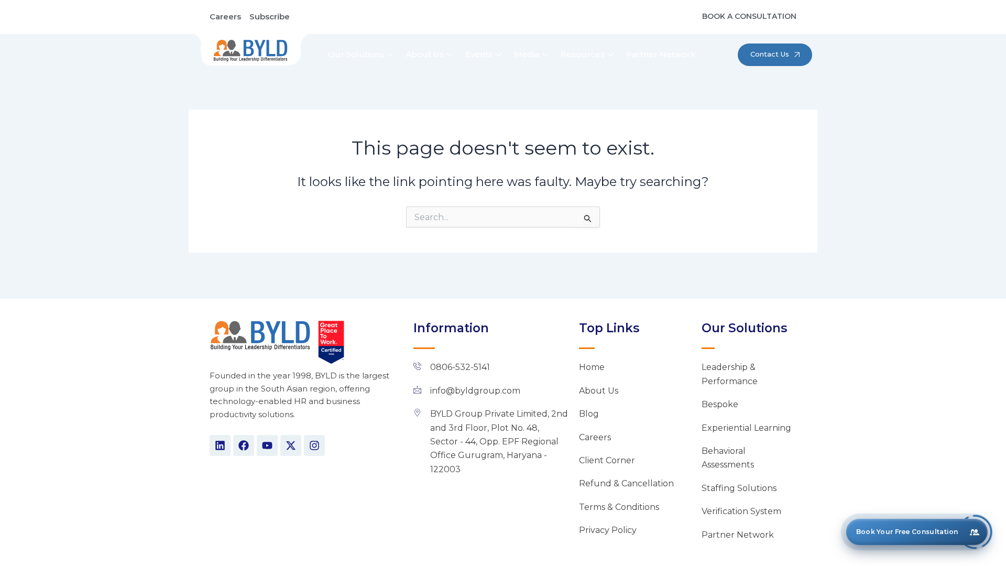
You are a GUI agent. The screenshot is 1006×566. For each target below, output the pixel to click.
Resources (583, 54)
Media (526, 54)
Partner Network (661, 54)
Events (479, 54)
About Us (425, 54)
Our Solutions (356, 54)
